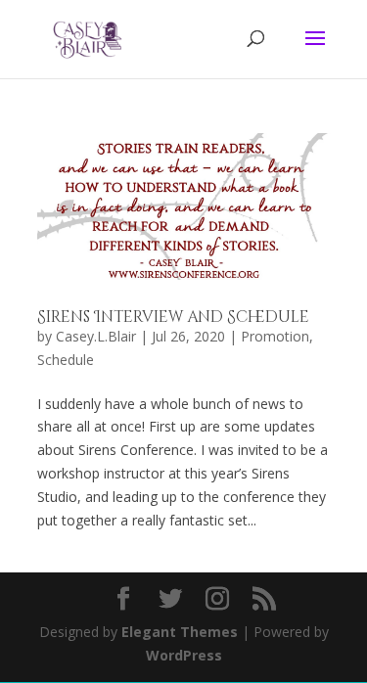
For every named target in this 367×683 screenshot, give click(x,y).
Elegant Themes (179, 631)
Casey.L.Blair (96, 336)
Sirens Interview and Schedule (173, 317)
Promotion (275, 336)
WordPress (184, 655)
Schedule (65, 359)
